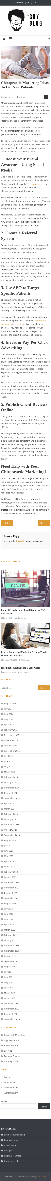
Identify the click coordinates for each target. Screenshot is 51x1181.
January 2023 (10, 877)
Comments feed (11, 1087)
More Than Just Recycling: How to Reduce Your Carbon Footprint (45, 523)
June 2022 (8, 914)
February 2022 (11, 935)
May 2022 (8, 919)
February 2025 (11, 777)
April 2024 (9, 803)
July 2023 (8, 845)
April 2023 (9, 861)
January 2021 (10, 998)
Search (4, 1101)
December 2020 (11, 1003)
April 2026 (9, 724)
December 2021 (11, 945)
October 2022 (10, 893)
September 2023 (12, 835)
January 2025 (10, 782)
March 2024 (9, 808)
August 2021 (10, 966)
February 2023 (11, 872)
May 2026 (8, 719)
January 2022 (10, 940)
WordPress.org (11, 1092)
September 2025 (12, 751)
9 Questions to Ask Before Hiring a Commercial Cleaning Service (9, 523)
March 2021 (9, 993)
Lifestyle (8, 1050)
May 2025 (8, 766)
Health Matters (11, 1045)
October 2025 (10, 745)
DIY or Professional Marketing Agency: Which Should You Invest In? (24, 654)
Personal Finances (12, 1056)
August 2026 (10, 703)
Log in (7, 1077)
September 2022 (12, 898)
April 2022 (9, 924)
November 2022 (11, 887)
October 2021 (10, 956)
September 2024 (12, 798)
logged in (20, 541)
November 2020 (11, 1008)
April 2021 (9, 987)
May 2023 (8, 856)
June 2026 (8, 714)
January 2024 (10, 819)
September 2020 (12, 1019)
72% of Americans (34, 184)
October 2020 (10, 1014)
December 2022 (11, 882)
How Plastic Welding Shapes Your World (20, 668)
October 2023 (10, 829)
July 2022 (8, 908)
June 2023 (8, 850)
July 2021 (8, 972)
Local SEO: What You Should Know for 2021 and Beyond (23, 612)
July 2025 (8, 756)
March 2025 (9, 772)
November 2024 (11, 787)
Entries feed (10, 1082)
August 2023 (10, 840)
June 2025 (8, 761)
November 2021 (11, 950)
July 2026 (8, 708)
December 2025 (11, 735)
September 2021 (12, 961)
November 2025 (11, 740)
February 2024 (11, 814)
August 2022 (10, 903)
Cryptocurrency (11, 1040)
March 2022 (9, 929)
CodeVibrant (41, 1176)
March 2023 (9, 866)
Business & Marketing (10, 92)
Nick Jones (23, 97)
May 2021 (8, 982)
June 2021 (8, 977)
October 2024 (10, 793)
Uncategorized (11, 1061)
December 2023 (11, 824)
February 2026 (11, 729)
